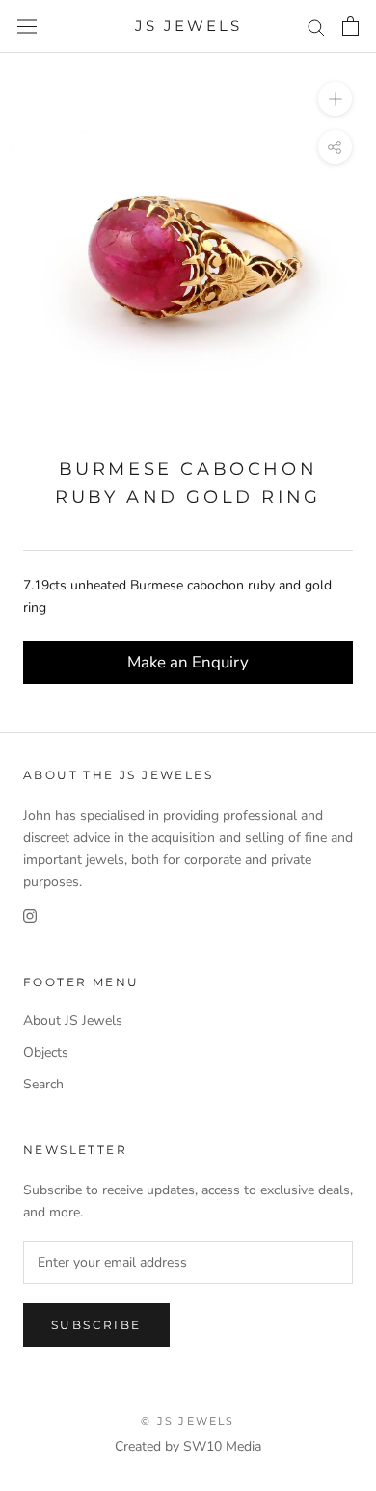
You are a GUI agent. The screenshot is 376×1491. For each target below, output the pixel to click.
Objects (45, 1052)
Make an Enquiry (188, 662)
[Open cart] (350, 26)
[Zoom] (335, 99)
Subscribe (96, 1325)
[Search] (316, 26)
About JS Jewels (72, 1020)
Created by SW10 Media (188, 1446)
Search (43, 1084)
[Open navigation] (27, 26)
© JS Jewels (187, 1420)
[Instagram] (30, 914)
